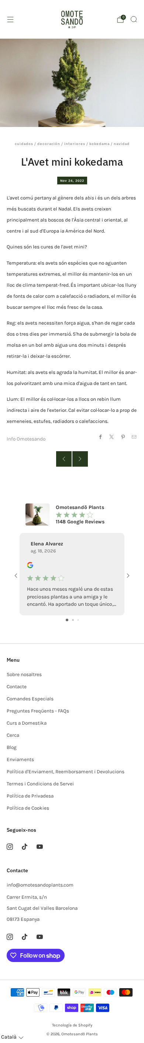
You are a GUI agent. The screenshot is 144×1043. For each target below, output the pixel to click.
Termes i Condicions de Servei (40, 783)
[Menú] (10, 19)
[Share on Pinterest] (123, 437)
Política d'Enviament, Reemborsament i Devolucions (65, 771)
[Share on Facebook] (100, 437)
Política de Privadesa (30, 796)
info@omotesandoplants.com (40, 885)
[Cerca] (133, 19)
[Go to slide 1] (67, 620)
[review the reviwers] (30, 566)
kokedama (99, 143)
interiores (74, 143)
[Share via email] (134, 437)
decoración (48, 143)
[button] (12, 1037)
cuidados (24, 143)
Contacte (17, 686)
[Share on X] (112, 437)
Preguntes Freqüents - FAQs (38, 711)
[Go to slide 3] (78, 620)
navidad (122, 143)
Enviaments (20, 759)
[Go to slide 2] (73, 620)
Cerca (13, 735)
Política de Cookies (28, 808)
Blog (12, 747)
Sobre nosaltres (24, 674)
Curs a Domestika (27, 723)
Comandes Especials (30, 698)
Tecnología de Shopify (72, 1025)
